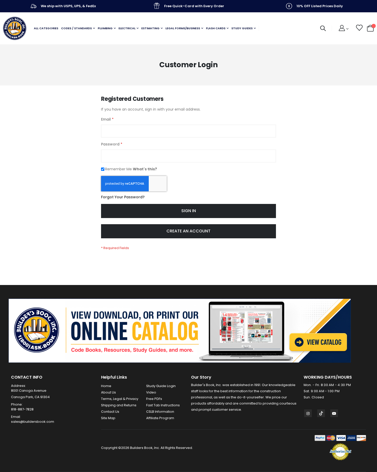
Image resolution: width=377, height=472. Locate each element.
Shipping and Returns (118, 405)
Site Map (108, 418)
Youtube (334, 413)
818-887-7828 (22, 409)
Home (106, 386)
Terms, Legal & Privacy (119, 398)
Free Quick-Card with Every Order (194, 6)
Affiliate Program (160, 418)
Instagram (308, 413)
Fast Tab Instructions (163, 405)
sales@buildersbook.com (32, 421)
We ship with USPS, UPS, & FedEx (68, 6)
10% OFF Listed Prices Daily (319, 6)
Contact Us (110, 411)
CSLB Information (160, 411)
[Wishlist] (359, 28)
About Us (108, 392)
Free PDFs (154, 398)
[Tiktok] (321, 413)
